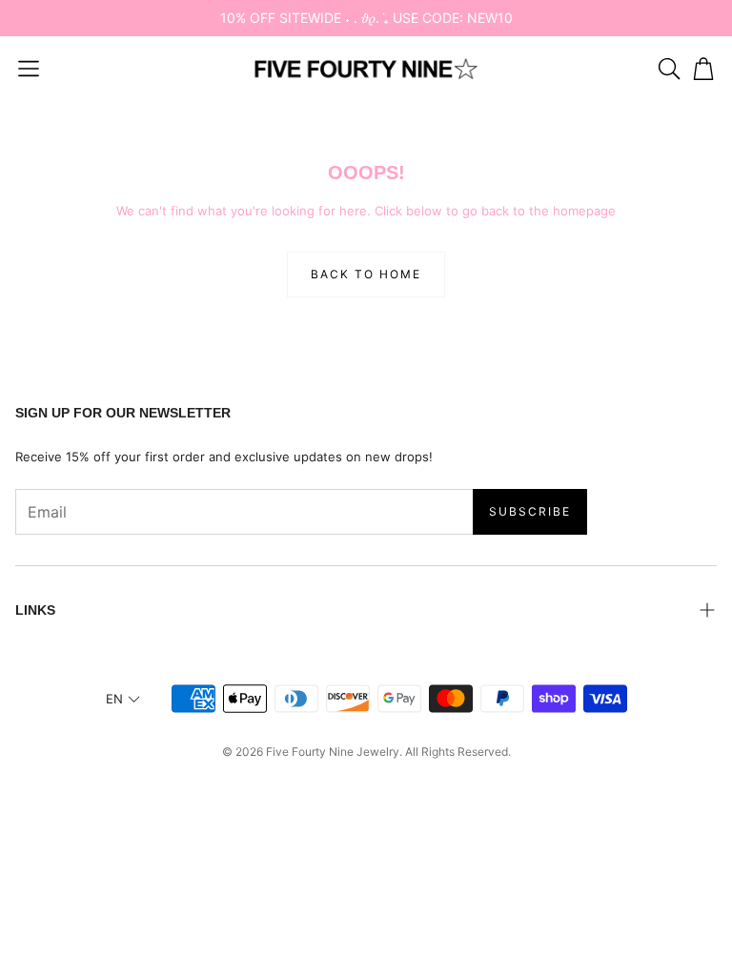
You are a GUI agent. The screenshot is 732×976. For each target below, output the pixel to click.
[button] (28, 68)
